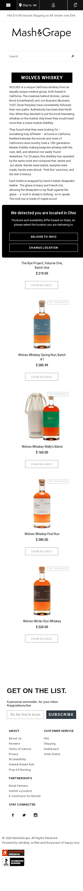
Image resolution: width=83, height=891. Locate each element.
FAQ (46, 738)
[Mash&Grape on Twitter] (24, 815)
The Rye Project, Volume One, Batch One (42, 265)
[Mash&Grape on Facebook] (13, 815)
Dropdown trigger (53, 5)
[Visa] (13, 861)
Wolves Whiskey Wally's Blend (42, 446)
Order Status (52, 754)
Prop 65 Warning (20, 769)
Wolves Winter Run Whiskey (42, 621)
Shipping (50, 743)
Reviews (14, 743)
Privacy (13, 754)
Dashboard (51, 749)
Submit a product (20, 791)
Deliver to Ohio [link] (43, 236)
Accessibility (17, 759)
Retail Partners (18, 785)
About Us (15, 738)
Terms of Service (20, 749)
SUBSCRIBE (61, 714)
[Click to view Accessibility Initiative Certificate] (13, 852)
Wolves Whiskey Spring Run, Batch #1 (42, 357)
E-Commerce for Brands (25, 796)
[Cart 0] (75, 5)
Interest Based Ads (21, 764)
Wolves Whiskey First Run (42, 534)
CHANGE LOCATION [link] (43, 247)
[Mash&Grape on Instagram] (36, 815)
